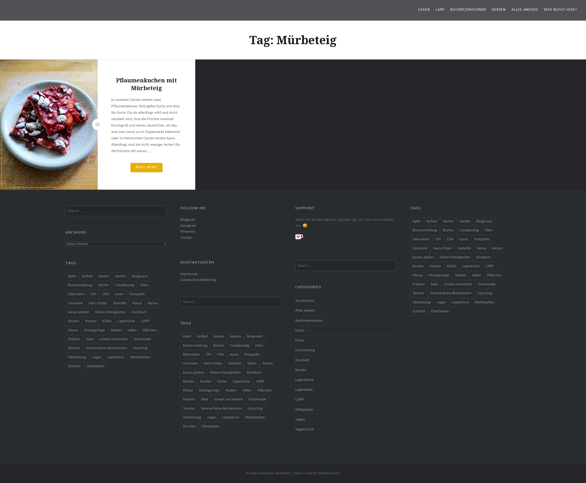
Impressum (189, 274)
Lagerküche (471, 266)
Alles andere (525, 9)
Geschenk (419, 248)
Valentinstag (421, 302)
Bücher (448, 230)
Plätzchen (494, 275)
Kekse (481, 248)
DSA (450, 239)
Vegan (300, 419)
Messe (417, 275)
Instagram (188, 225)
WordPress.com (328, 473)
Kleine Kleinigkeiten (455, 257)
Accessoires (304, 300)
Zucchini (418, 311)
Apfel (416, 221)
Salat (434, 284)
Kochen (418, 266)
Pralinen (418, 284)
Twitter (186, 238)
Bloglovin (187, 219)
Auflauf (431, 221)
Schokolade (487, 284)
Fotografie (481, 239)
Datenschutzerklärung (198, 280)
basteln (465, 221)
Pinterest (187, 231)
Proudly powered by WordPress (268, 473)
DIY (438, 239)
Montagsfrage (439, 275)
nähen (476, 275)
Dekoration (420, 239)
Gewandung (305, 350)
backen (448, 221)
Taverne (418, 293)
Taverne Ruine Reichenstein (450, 293)
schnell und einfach (458, 284)
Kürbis (451, 266)
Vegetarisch (304, 429)
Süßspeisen (304, 409)
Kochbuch (483, 257)
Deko (489, 230)
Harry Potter (442, 248)
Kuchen (435, 266)
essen (463, 239)
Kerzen (499, 9)
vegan (441, 302)
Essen (424, 9)
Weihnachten (484, 302)
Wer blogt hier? (560, 9)
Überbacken (440, 311)
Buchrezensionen (468, 9)
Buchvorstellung (424, 230)
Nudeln (460, 275)
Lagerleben (304, 389)
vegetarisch (460, 302)
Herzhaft (302, 360)
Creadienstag (469, 230)
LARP (440, 9)
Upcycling (484, 293)
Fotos (299, 340)
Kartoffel (464, 248)
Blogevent (484, 221)
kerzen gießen (423, 257)
